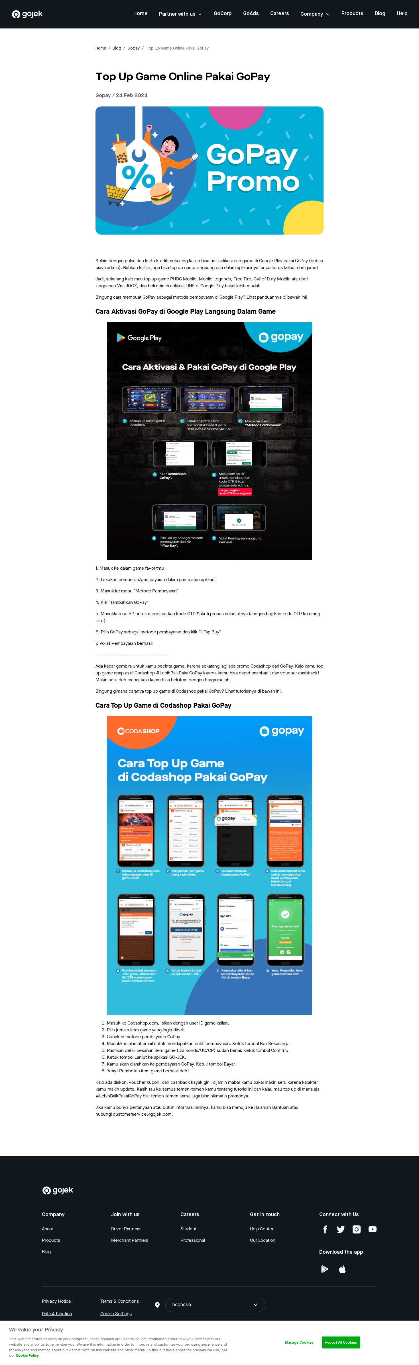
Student (188, 1229)
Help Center (261, 1229)
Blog (380, 13)
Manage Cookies (299, 1342)
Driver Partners (126, 1229)
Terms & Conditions (119, 1301)
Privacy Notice (56, 1301)
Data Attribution (57, 1314)
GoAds (251, 13)
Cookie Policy (27, 1355)
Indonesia (181, 1305)
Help (402, 13)
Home (140, 13)
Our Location (262, 1240)
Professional (192, 1240)
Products (352, 13)
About (48, 1229)
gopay (133, 48)
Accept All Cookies (341, 1342)
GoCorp (223, 13)
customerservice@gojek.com (142, 1114)
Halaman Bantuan (271, 1107)
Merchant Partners (129, 1240)
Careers (279, 13)
